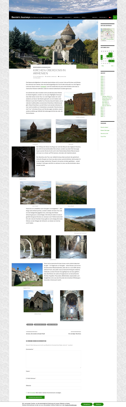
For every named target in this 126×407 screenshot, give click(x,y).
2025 (102, 78)
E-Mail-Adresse (31, 378)
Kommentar (30, 349)
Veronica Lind (104, 133)
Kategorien (67, 17)
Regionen (76, 17)
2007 (102, 116)
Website (28, 385)
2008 (102, 115)
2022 (102, 82)
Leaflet (103, 39)
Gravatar (32, 392)
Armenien (54, 76)
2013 (102, 107)
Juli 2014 (104, 101)
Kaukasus (30, 324)
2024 (102, 79)
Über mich (94, 17)
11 (111, 56)
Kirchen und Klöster (40, 324)
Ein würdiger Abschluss (74, 332)
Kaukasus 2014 (46, 67)
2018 (102, 88)
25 (111, 61)
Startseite (59, 17)
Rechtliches (102, 17)
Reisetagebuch (37, 67)
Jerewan (43, 86)
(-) (104, 95)
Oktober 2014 (106, 96)
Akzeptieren (86, 404)
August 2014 (105, 99)
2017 (102, 90)
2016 (102, 91)
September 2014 (106, 98)
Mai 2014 (104, 102)
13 (101, 58)
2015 (102, 93)
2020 (102, 85)
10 (109, 56)
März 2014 (105, 104)
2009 (102, 113)
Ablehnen (98, 404)
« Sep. (102, 65)
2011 (102, 110)
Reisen (83, 17)
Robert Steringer (105, 130)
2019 (102, 87)
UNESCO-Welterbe (52, 324)
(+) (104, 76)
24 (109, 61)
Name (28, 371)
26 (113, 61)
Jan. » (112, 65)
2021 (102, 84)
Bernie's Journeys (21, 17)
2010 (102, 111)
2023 (102, 81)
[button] (107, 34)
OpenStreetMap (110, 39)
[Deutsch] (110, 17)
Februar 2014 (105, 105)
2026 (102, 76)
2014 (102, 95)
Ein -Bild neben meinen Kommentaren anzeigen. (44, 392)
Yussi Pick (103, 136)
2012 (102, 108)
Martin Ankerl (104, 127)
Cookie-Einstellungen (71, 405)
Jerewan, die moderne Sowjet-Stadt (35, 332)
